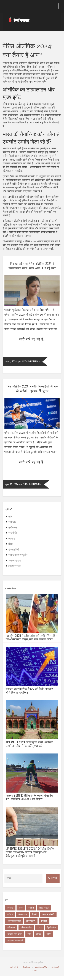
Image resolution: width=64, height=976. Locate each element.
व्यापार (11, 538)
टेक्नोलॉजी (13, 549)
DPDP (34, 970)
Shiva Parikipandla (31, 361)
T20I (39, 927)
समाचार (12, 522)
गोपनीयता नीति (41, 967)
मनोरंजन (12, 527)
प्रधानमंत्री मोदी (48, 914)
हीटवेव (38, 934)
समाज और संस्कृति (17, 555)
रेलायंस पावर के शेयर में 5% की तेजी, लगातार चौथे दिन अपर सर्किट (29, 690)
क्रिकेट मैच (51, 927)
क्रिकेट (10, 908)
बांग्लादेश (44, 921)
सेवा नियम (26, 967)
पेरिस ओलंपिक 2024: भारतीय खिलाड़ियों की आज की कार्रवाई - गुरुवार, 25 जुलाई (32, 388)
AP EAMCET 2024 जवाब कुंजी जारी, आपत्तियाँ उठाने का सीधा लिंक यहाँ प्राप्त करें (29, 743)
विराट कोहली (44, 908)
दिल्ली (34, 914)
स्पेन (29, 934)
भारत (21, 908)
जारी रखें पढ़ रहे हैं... (32, 338)
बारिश (49, 934)
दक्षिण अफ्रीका (26, 927)
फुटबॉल (31, 908)
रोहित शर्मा (11, 927)
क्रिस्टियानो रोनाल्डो (15, 940)
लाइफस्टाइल (14, 566)
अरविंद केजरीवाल (14, 921)
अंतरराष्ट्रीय (14, 560)
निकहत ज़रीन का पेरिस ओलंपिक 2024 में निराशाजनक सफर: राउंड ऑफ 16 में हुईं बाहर (32, 265)
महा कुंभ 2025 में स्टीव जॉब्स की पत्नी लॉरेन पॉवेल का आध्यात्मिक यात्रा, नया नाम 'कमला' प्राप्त (31, 637)
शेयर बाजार (22, 914)
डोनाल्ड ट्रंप (30, 921)
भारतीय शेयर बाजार (14, 934)
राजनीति (12, 533)
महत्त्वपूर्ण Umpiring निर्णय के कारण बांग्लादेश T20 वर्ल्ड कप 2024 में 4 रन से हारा (29, 797)
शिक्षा (10, 544)
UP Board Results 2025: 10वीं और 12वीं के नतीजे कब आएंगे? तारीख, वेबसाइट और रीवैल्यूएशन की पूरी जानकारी (30, 852)
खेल (10, 516)
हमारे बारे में (14, 967)
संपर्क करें (55, 967)
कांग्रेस (10, 914)
